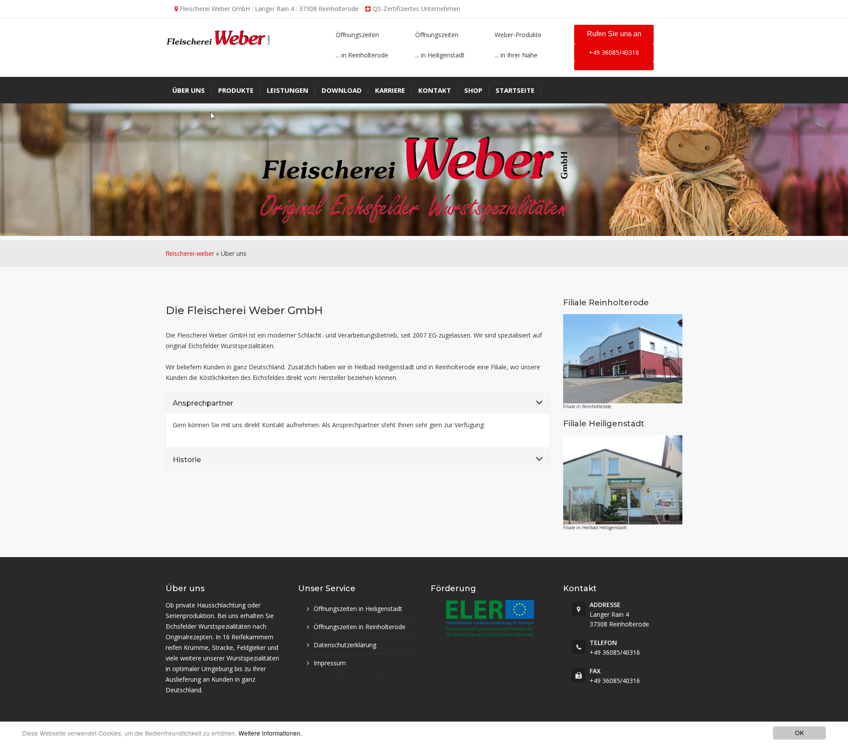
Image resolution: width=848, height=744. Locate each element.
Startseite (515, 90)
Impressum (330, 663)
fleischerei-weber (190, 253)
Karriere (390, 90)
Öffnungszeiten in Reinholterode (359, 627)
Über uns (188, 90)
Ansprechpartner (203, 403)
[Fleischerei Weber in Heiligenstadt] (622, 480)
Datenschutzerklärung (345, 645)
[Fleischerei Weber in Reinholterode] (622, 359)
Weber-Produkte (518, 34)
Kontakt (434, 90)
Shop (473, 90)
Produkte (236, 90)
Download (342, 90)
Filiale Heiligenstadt (603, 424)
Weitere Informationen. (270, 733)
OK (799, 732)
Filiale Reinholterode (606, 302)
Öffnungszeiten (357, 34)
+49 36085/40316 (614, 52)
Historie (187, 460)
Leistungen (287, 90)
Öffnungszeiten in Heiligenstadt (358, 608)
